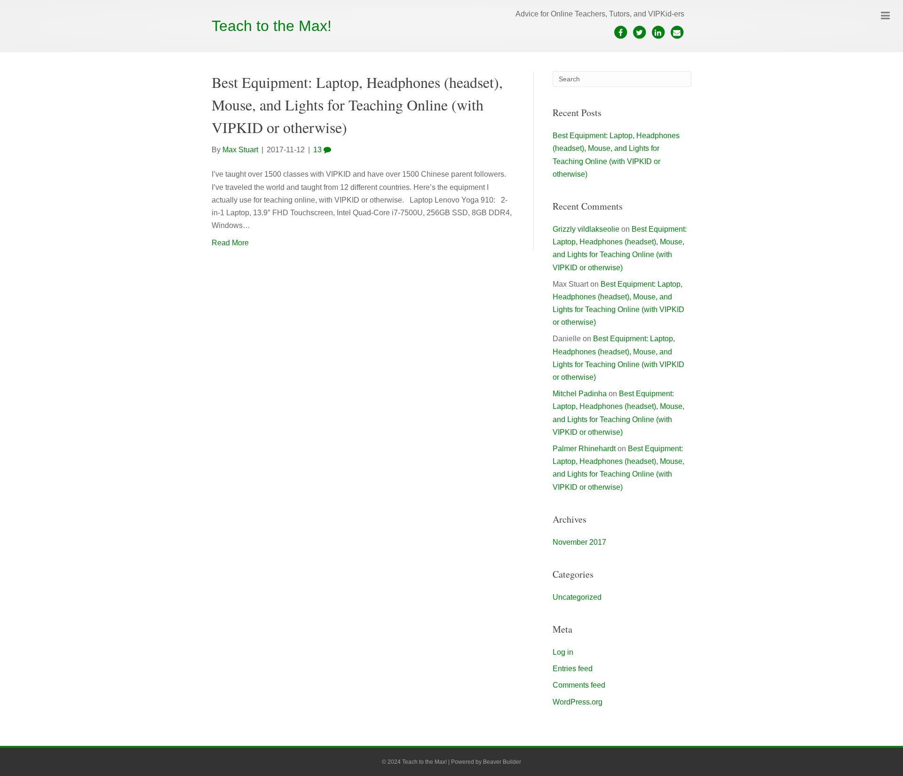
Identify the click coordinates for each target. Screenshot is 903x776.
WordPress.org (577, 702)
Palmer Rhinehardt (584, 449)
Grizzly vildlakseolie (586, 229)
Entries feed (573, 669)
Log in (563, 652)
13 (318, 150)
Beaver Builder (502, 762)
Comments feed (579, 685)
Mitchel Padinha (580, 394)
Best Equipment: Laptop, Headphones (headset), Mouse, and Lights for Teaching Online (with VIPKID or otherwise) (357, 104)
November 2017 (579, 542)
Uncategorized (577, 597)
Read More (230, 243)
